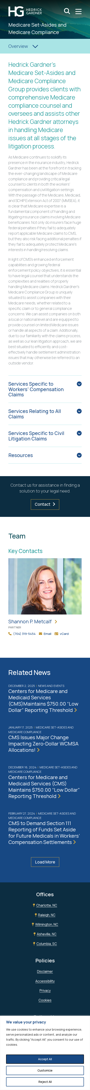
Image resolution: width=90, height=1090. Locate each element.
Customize (45, 1070)
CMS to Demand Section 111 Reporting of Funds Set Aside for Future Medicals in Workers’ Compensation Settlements (44, 832)
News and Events (51, 686)
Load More (45, 862)
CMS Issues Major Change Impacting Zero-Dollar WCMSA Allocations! (43, 743)
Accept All (45, 1059)
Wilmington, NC (46, 924)
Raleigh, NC (46, 915)
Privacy (45, 990)
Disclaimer (45, 971)
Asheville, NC (47, 934)
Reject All (45, 1082)
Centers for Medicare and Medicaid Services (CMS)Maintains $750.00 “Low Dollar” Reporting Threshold (43, 700)
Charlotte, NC (46, 905)
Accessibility (45, 981)
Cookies (45, 1000)
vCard (64, 633)
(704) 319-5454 (24, 633)
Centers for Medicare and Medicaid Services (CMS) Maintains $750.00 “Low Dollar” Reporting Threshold (44, 786)
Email (47, 633)
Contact (42, 504)
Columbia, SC (46, 943)
